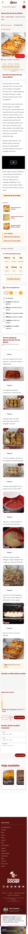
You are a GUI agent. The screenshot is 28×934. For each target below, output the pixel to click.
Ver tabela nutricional (13, 279)
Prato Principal (10, 16)
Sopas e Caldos (5, 853)
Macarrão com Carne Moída (12, 241)
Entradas (3, 830)
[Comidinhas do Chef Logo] (13, 877)
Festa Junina (4, 863)
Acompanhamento (5, 827)
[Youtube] (15, 886)
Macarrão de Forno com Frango (17, 217)
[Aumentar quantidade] (20, 293)
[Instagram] (3, 886)
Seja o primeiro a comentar (12, 59)
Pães (2, 842)
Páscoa (3, 866)
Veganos (3, 848)
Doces (2, 837)
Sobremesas (4, 856)
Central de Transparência (13, 895)
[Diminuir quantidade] (11, 293)
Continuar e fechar (13, 926)
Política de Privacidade (19, 893)
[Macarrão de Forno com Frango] (6, 217)
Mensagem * (5, 743)
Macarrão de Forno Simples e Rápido (16, 226)
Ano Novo (3, 861)
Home (2, 16)
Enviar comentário (19, 755)
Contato (10, 893)
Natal (2, 858)
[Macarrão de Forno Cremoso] (6, 208)
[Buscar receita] (24, 6)
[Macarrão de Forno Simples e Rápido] (6, 226)
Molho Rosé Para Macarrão (12, 237)
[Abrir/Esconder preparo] (2, 345)
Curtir (6, 717)
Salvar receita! (20, 56)
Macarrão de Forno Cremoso (16, 208)
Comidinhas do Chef (11, 898)
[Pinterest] (11, 886)
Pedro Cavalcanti (7, 25)
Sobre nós (4, 893)
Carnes (3, 835)
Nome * (4, 732)
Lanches (3, 840)
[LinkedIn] (19, 886)
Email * (3, 737)
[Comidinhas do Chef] (13, 2)
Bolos (2, 832)
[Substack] (23, 886)
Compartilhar (20, 717)
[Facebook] (7, 886)
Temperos (3, 850)
